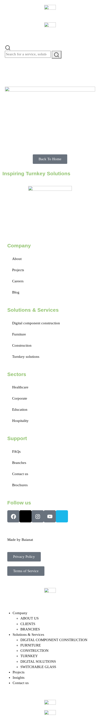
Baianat (27, 540)
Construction (22, 345)
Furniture (19, 334)
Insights (19, 677)
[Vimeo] (62, 516)
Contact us (20, 474)
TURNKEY (29, 656)
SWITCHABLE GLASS (38, 667)
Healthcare (20, 387)
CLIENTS (27, 624)
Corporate (19, 398)
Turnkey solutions (25, 357)
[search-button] (56, 54)
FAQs (16, 451)
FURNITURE (30, 645)
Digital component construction (36, 323)
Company (20, 613)
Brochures (20, 485)
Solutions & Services (28, 634)
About (17, 259)
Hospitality (20, 421)
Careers (18, 281)
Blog (15, 292)
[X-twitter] (25, 516)
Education (19, 409)
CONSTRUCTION (34, 651)
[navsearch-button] (8, 47)
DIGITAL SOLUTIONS (38, 661)
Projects (18, 270)
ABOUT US (29, 618)
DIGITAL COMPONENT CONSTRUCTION (53, 640)
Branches (19, 463)
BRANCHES (30, 629)
